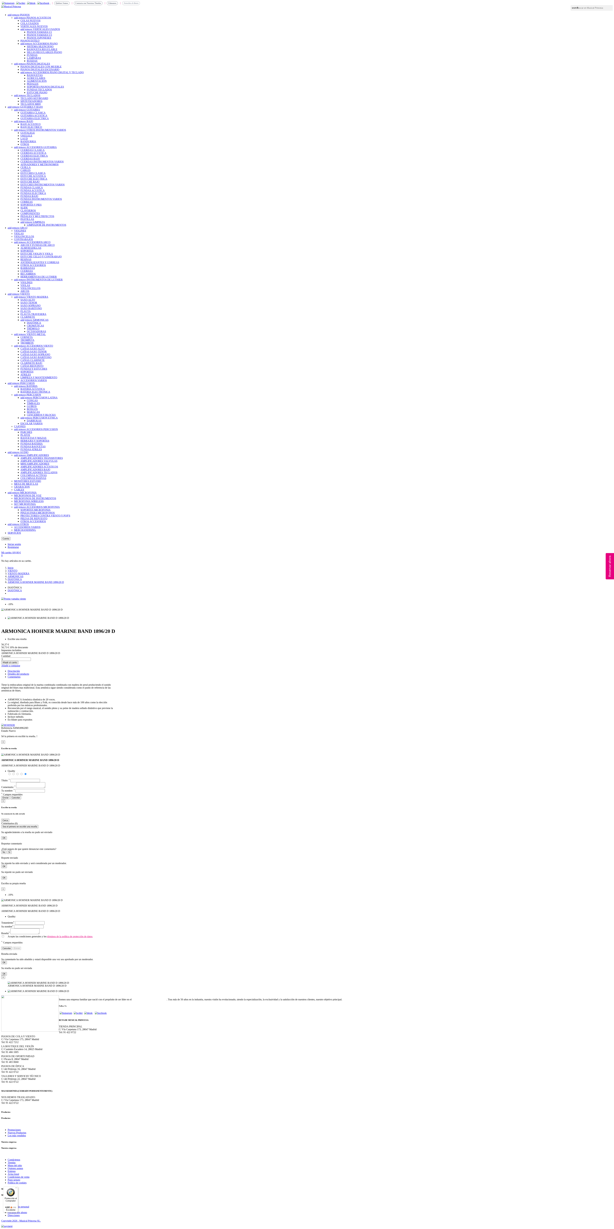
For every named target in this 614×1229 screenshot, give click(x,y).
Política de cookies (17, 1182)
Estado (5, 730)
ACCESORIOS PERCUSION (36, 429)
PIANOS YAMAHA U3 (39, 35)
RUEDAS (32, 60)
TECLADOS (27, 95)
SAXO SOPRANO (30, 305)
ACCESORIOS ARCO (32, 242)
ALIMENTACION (37, 81)
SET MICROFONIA (25, 504)
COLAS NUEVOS (30, 20)
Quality (11, 771)
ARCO (17, 227)
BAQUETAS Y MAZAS (33, 438)
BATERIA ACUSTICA (32, 389)
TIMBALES (33, 403)
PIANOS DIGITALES (32, 63)
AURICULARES (36, 78)
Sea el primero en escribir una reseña (20, 826)
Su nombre (7, 926)
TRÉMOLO (33, 328)
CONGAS (32, 400)
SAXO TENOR (28, 302)
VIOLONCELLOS (24, 236)
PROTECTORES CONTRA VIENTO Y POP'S (45, 515)
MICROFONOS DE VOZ (27, 495)
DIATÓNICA (34, 322)
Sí (9, 852)
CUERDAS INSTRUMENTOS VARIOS (42, 161)
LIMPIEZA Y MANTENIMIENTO (38, 377)
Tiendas (12, 1162)
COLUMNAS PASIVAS (33, 478)
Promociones (14, 1129)
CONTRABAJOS (23, 239)
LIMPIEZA (32, 222)
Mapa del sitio (15, 1165)
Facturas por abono (17, 1212)
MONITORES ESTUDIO (27, 481)
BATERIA (26, 386)
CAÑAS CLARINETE (32, 360)
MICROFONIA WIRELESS (29, 501)
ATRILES (25, 374)
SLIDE (24, 207)
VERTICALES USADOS (40, 29)
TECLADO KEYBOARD (34, 98)
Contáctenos (14, 1159)
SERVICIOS (14, 533)
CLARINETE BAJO (31, 363)
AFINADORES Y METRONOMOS (39, 164)
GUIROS (32, 406)
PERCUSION (21, 383)
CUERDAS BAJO (30, 158)
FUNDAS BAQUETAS (33, 446)
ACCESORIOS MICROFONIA (37, 507)
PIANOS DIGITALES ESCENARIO (39, 69)
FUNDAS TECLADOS (39, 89)
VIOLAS (19, 233)
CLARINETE (27, 317)
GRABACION (22, 486)
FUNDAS (32, 55)
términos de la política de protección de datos (69, 936)
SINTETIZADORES (31, 101)
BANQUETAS (35, 75)
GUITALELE (27, 132)
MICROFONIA (22, 492)
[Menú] (16, 1188)
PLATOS (25, 435)
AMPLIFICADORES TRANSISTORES (41, 458)
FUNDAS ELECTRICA (33, 193)
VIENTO (19, 294)
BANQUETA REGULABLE (42, 49)
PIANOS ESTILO (29, 40)
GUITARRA (27, 109)
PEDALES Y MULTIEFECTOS (37, 216)
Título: (5, 780)
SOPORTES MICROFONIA (35, 509)
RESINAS (25, 259)
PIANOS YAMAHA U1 (39, 32)
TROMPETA (27, 340)
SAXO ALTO (27, 299)
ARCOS (24, 291)
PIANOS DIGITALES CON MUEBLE (41, 66)
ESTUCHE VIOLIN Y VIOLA (36, 253)
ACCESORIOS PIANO (39, 43)
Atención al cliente (131, 3)
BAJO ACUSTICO (30, 124)
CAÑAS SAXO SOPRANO (35, 354)
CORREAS (26, 202)
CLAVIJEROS (28, 210)
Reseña (5, 933)
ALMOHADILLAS (30, 248)
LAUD (24, 138)
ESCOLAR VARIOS (31, 423)
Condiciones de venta (18, 1177)
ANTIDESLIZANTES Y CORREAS (39, 262)
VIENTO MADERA (31, 296)
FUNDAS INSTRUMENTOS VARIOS (41, 199)
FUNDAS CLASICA (31, 187)
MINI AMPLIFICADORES (34, 463)
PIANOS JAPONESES (39, 37)
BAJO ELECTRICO (31, 127)
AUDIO (18, 452)
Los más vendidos (17, 1135)
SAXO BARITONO (31, 308)
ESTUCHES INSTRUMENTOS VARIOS (42, 184)
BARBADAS (27, 268)
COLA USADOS (29, 23)
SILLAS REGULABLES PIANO (44, 52)
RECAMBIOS (28, 273)
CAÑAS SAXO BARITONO (35, 357)
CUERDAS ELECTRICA (34, 155)
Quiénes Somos (62, 3)
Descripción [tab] (14, 671)
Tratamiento (7, 922)
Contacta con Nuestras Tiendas (88, 3)
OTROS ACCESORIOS (33, 265)
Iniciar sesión (14, 544)
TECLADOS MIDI (30, 104)
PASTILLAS (27, 219)
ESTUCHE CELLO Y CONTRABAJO (41, 256)
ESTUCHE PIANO (37, 92)
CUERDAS (26, 271)
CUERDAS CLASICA (32, 150)
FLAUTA (25, 311)
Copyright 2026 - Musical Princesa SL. (21, 1220)
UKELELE (26, 135)
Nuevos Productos (17, 1132)
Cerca (5, 820)
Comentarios (14, 676)
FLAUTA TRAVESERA (33, 314)
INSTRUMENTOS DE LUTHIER (38, 279)
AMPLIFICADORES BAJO (35, 469)
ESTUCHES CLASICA (33, 173)
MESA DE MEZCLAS (26, 484)
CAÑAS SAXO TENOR (33, 351)
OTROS (24, 144)
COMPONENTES (30, 213)
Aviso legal (13, 1174)
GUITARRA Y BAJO (25, 107)
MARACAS (33, 412)
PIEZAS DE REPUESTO (33, 518)
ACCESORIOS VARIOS (33, 380)
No (4, 852)
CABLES (25, 170)
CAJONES (20, 426)
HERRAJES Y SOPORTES (34, 440)
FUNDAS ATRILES (31, 449)
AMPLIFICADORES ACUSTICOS (39, 466)
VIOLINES (20, 230)
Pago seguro (14, 1179)
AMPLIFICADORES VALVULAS (38, 461)
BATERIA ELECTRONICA (35, 391)
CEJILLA (25, 167)
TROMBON (27, 343)
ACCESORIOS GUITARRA (35, 147)
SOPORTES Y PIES (31, 204)
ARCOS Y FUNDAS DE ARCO (37, 245)
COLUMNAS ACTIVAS (33, 475)
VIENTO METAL (30, 334)
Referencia (7, 728)
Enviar (5, 797)
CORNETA (26, 337)
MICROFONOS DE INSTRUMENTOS (35, 498)
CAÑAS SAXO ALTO (32, 348)
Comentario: (8, 787)
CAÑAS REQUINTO (31, 366)
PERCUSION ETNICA (39, 417)
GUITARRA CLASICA (33, 112)
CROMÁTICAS (35, 325)
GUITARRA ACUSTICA (33, 115)
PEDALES (32, 84)
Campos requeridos (12, 794)
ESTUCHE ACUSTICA (33, 176)
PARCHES (26, 432)
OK (4, 838)
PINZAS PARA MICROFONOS (37, 512)
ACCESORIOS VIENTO (33, 345)
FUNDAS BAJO (29, 196)
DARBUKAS (34, 420)
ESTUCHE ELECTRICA (33, 178)
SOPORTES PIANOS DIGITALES (45, 86)
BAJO (23, 121)
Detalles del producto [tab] (18, 674)
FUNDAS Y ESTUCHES (33, 368)
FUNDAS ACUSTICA (32, 190)
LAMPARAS (34, 58)
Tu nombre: (8, 790)
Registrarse (13, 547)
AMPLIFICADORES (31, 455)
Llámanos (112, 3)
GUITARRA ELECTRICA (34, 118)
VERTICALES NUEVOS (34, 26)
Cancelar (16, 797)
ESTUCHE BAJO (29, 181)
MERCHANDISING (25, 530)
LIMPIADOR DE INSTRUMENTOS (46, 225)
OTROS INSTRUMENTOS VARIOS (40, 130)
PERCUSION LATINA (39, 397)
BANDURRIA (28, 141)
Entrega (12, 1171)
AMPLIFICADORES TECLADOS (38, 472)
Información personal (18, 1206)
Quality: (12, 916)
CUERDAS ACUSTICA (33, 153)
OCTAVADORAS (36, 331)
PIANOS (19, 14)
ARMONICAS (34, 320)
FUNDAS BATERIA (31, 443)
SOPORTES (26, 250)
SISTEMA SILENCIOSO (40, 46)
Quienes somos (15, 1168)
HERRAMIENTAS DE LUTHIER (38, 276)
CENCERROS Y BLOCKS (41, 415)
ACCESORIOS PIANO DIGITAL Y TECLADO (52, 72)
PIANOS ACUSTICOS (32, 17)
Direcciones (14, 1215)
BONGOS (32, 409)
